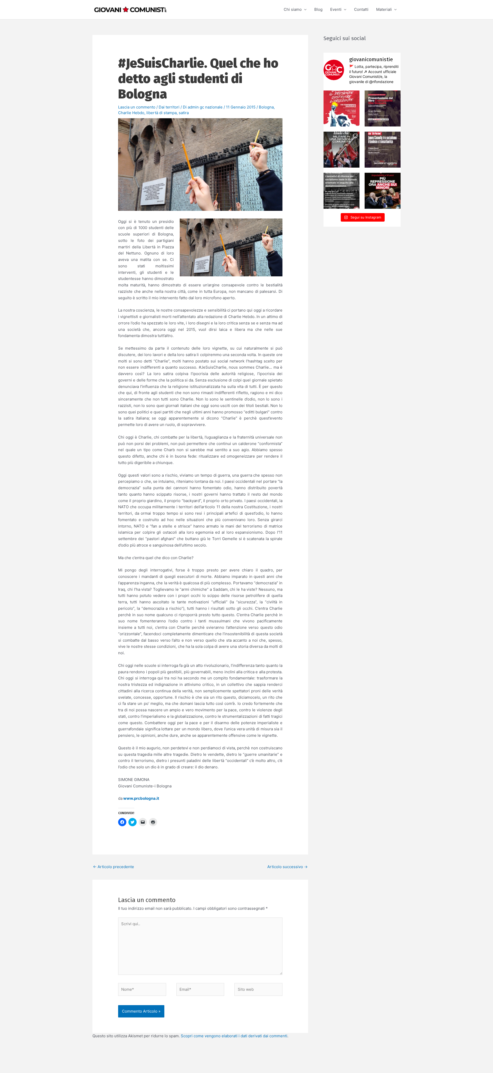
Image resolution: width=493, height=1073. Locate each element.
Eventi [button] (336, 9)
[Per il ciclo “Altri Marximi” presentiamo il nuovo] (383, 108)
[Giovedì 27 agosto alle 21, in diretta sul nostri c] (383, 150)
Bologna (266, 107)
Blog (318, 9)
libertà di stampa (161, 112)
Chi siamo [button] (293, 9)
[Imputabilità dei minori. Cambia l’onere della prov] (383, 191)
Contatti (361, 9)
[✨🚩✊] (341, 150)
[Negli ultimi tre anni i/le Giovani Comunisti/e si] (341, 108)
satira (184, 112)
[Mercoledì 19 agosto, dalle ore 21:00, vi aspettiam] (341, 191)
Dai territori (169, 107)
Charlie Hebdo (131, 112)
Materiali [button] (384, 9)
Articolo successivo (287, 866)
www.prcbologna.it (141, 798)
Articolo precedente (113, 866)
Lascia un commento (136, 107)
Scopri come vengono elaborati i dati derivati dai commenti (234, 1035)
